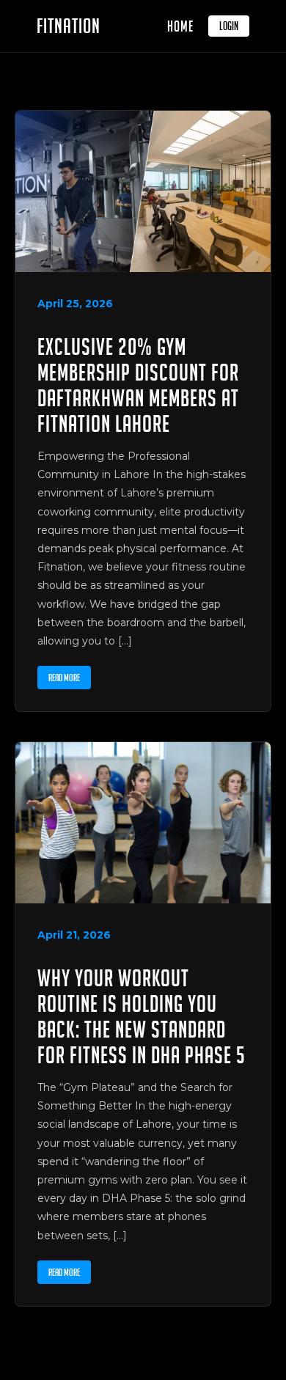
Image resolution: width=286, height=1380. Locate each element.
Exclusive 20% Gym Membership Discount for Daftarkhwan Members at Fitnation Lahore (138, 385)
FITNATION (68, 26)
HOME (180, 26)
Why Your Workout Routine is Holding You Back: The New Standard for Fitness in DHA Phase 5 (141, 1016)
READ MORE (64, 677)
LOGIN (228, 26)
